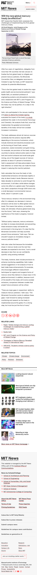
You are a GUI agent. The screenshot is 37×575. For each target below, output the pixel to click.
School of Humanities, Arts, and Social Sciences (17, 482)
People (16, 567)
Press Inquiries (24, 504)
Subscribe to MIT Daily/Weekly (12, 515)
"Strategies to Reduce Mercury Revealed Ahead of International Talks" (18, 341)
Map (6, 567)
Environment (25, 356)
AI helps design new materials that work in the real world (25, 422)
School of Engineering (11, 478)
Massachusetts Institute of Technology (13, 562)
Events (11, 567)
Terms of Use (6, 504)
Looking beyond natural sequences (24, 375)
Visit (2, 567)
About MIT (21, 551)
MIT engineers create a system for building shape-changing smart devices (25, 399)
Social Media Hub (6, 571)
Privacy (3, 569)
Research (21, 543)
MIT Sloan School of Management (15, 486)
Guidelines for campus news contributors (16, 529)
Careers (21, 567)
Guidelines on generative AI (11, 534)
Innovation (4, 545)
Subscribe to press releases (11, 520)
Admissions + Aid (24, 545)
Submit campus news (9, 524)
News (20, 548)
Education (4, 543)
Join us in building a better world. (13, 556)
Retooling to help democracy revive (22, 433)
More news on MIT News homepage (14, 444)
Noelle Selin (8, 332)
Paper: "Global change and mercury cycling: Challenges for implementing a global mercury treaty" (19, 327)
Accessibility (11, 569)
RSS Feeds (23, 507)
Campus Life (5, 548)
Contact (27, 567)
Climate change (14, 356)
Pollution (11, 359)
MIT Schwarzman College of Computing (18, 492)
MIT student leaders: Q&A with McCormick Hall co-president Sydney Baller (25, 411)
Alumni (3, 551)
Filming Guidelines (8, 507)
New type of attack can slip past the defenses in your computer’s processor (25, 387)
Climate (4, 356)
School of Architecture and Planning (16, 476)
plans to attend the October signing (16, 115)
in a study (29, 117)
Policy (4, 359)
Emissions (19, 359)
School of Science (10, 489)
